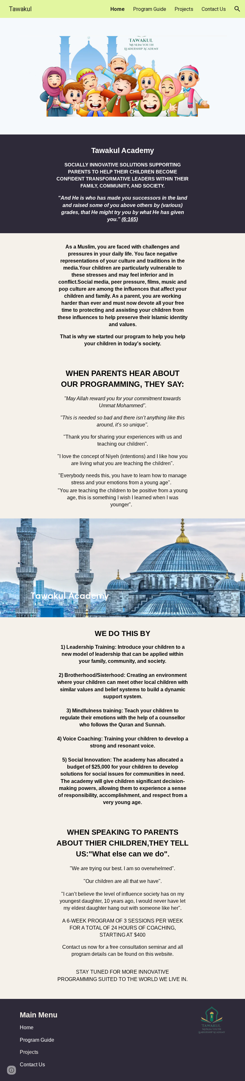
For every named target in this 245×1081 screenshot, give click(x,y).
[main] (122, 184)
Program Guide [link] (149, 9)
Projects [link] (183, 9)
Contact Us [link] (214, 9)
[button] (237, 9)
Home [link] (117, 9)
